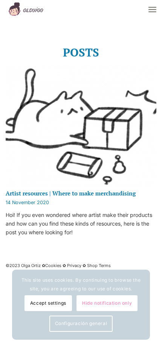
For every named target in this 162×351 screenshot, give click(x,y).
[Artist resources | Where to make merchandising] (81, 126)
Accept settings (48, 303)
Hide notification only (107, 303)
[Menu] (152, 9)
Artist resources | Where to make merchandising (71, 193)
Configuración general (81, 323)
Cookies (54, 265)
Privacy (74, 265)
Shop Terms (98, 265)
